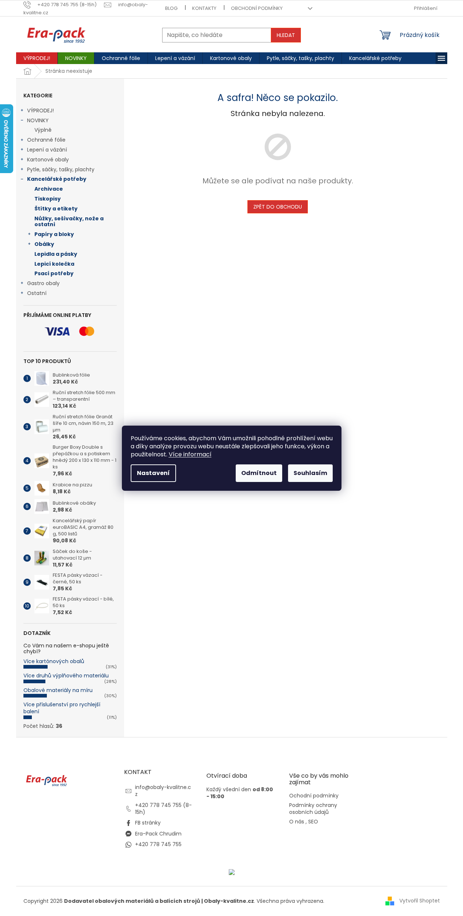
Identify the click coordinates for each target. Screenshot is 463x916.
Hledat (286, 35)
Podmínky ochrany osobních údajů (313, 809)
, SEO (312, 821)
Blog (171, 8)
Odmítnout (259, 473)
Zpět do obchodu (277, 206)
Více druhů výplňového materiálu (66, 675)
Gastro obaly (43, 283)
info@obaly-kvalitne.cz (163, 791)
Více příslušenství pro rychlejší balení (61, 708)
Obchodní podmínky (257, 8)
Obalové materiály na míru (58, 690)
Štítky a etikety (56, 208)
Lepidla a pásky (55, 254)
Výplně (43, 130)
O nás (296, 821)
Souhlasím (310, 473)
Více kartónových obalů (53, 661)
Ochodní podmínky (314, 795)
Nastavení (153, 473)
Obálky (44, 244)
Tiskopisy (47, 198)
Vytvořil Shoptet (419, 900)
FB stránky (148, 822)
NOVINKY (38, 120)
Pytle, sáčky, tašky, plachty (60, 169)
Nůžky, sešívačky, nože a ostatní (69, 221)
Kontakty (204, 8)
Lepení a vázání (47, 149)
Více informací (190, 454)
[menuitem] (36, 58)
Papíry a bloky (54, 234)
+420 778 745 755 (158, 844)
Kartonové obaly (48, 159)
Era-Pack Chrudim (158, 833)
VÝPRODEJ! (40, 110)
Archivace (48, 188)
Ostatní (36, 293)
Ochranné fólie (46, 139)
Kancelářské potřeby (56, 179)
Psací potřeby (54, 273)
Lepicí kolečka (54, 264)
